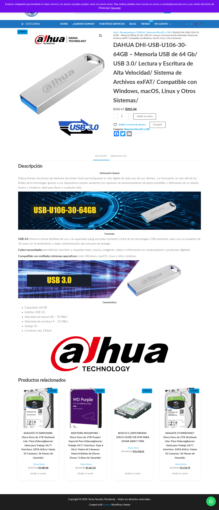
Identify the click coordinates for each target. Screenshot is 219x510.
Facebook (181, 24)
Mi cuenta (161, 24)
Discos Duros (39, 464)
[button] (100, 36)
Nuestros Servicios (112, 24)
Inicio (115, 33)
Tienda (146, 23)
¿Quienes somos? (84, 24)
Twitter (191, 24)
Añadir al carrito (145, 116)
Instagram (186, 24)
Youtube (196, 24)
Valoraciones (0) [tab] (118, 156)
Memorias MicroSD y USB (158, 33)
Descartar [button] (116, 8)
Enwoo (107, 505)
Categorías (32, 24)
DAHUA (141, 33)
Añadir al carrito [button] (38, 474)
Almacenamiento (127, 33)
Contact (200, 24)
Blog (133, 24)
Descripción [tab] (101, 156)
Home (64, 24)
